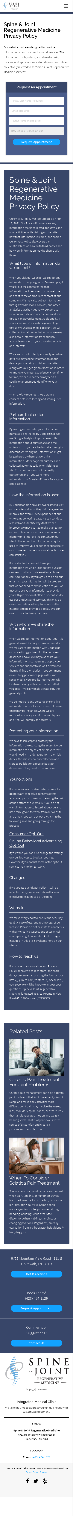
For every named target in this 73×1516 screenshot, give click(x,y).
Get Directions (36, 1274)
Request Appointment (36, 1308)
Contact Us (36, 1343)
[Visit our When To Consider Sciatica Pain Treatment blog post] (36, 1173)
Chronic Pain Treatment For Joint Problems (34, 1082)
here (23, 484)
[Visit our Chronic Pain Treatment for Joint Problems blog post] (36, 1075)
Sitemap (43, 1472)
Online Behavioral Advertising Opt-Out (35, 843)
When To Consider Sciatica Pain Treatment (34, 1180)
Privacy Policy (32, 1472)
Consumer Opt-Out (26, 833)
